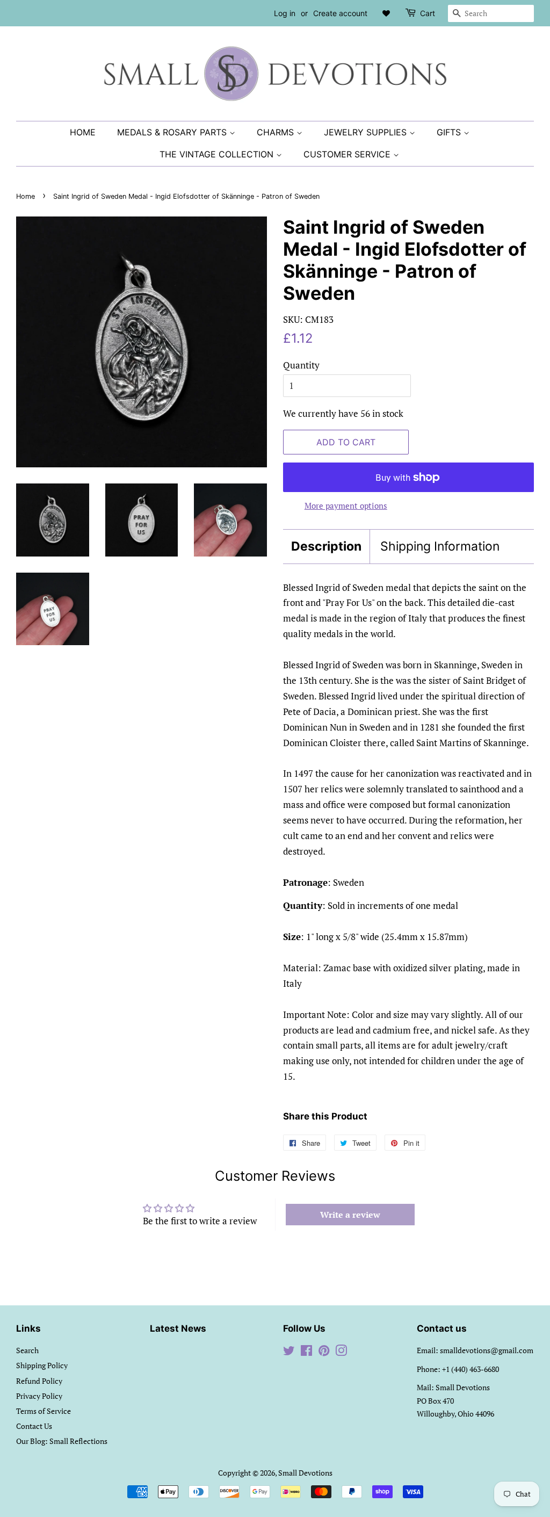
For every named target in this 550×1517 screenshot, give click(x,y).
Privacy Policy (39, 1396)
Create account (340, 13)
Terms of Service (43, 1411)
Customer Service (348, 154)
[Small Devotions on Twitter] (289, 1352)
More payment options (346, 505)
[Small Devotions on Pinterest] (324, 1352)
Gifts (450, 132)
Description (326, 546)
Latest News (178, 1328)
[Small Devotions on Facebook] (306, 1352)
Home (83, 132)
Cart (427, 13)
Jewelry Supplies (366, 132)
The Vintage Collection (218, 154)
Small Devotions (305, 1473)
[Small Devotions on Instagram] (341, 1352)
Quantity (301, 365)
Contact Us (34, 1426)
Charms (276, 132)
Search (27, 1350)
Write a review (350, 1214)
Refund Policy (39, 1381)
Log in (284, 13)
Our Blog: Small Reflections (61, 1441)
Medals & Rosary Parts (173, 132)
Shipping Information (440, 546)
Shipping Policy (42, 1365)
